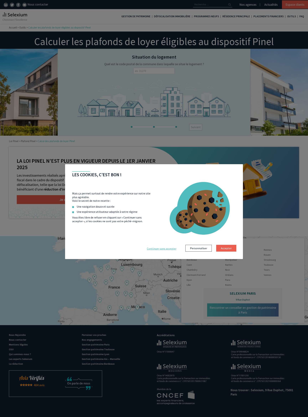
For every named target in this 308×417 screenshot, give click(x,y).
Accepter (226, 248)
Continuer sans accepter (161, 248)
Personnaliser (198, 248)
